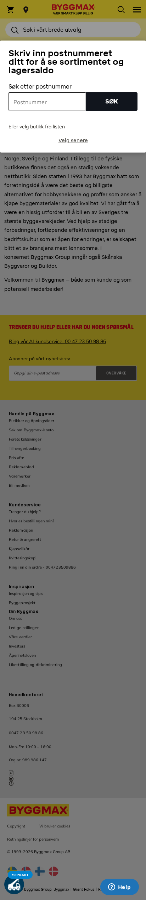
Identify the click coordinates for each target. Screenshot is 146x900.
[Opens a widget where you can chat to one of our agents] (119, 887)
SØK (111, 101)
